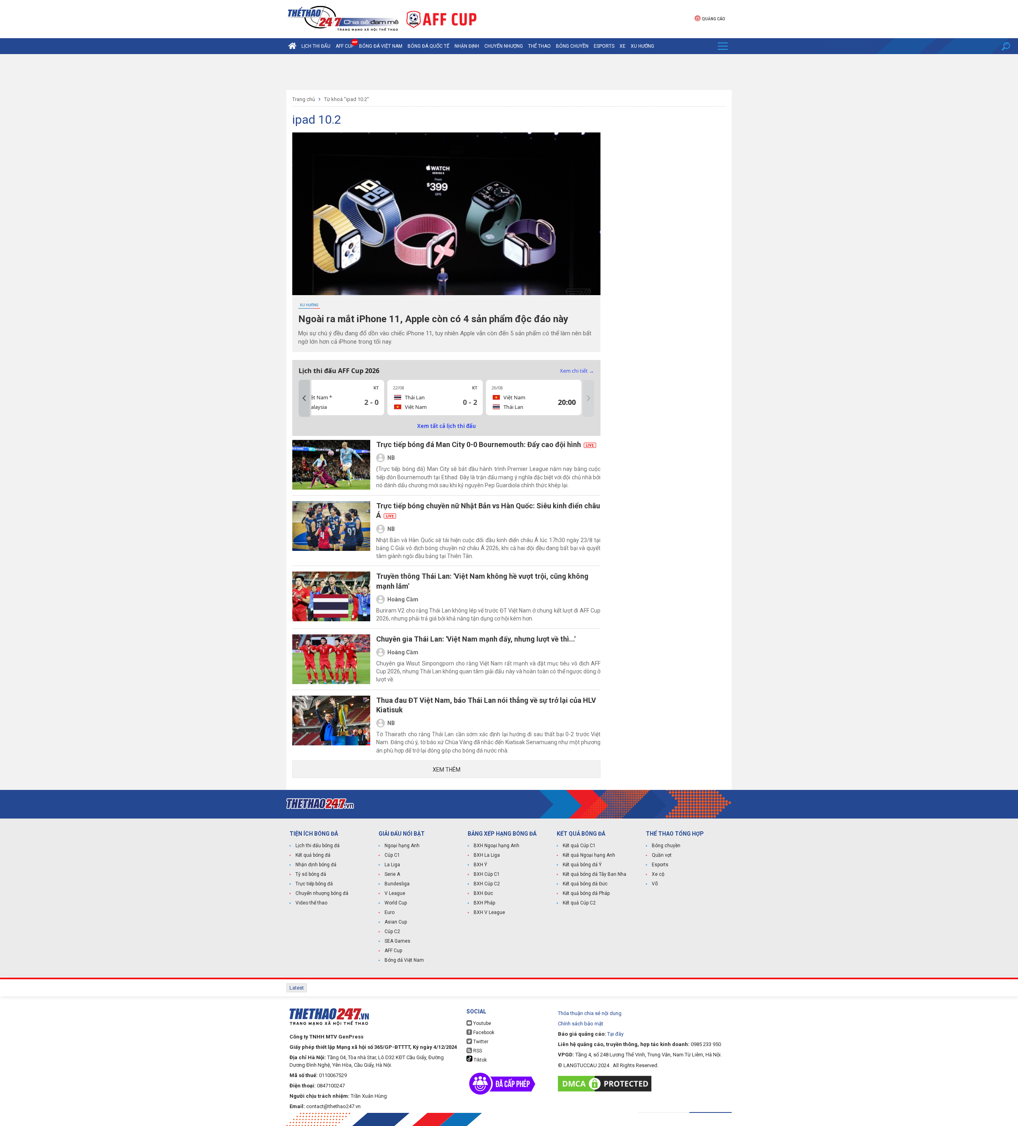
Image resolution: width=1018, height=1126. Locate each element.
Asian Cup (396, 922)
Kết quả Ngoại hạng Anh (589, 855)
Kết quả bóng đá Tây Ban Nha (594, 874)
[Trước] (304, 398)
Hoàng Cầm (402, 599)
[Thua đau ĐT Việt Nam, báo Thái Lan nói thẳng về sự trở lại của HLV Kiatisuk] (331, 725)
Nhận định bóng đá (315, 864)
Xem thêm (446, 769)
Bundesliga (397, 884)
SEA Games (397, 941)
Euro (389, 912)
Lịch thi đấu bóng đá (317, 845)
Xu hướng (642, 46)
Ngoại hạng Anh (402, 845)
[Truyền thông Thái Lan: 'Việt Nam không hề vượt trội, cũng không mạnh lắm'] (331, 597)
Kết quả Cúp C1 (579, 845)
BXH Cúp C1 (487, 874)
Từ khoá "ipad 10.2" (346, 99)
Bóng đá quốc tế (428, 46)
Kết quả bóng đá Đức (585, 884)
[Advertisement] (509, 72)
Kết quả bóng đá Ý (582, 864)
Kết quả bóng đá (312, 855)
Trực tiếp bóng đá (314, 884)
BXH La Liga (487, 855)
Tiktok (479, 1060)
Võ (655, 884)
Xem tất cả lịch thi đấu (446, 426)
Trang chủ (303, 99)
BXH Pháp (484, 903)
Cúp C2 (392, 931)
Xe (623, 46)
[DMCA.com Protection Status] (606, 1083)
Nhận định (467, 46)
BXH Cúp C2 (487, 884)
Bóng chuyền (572, 46)
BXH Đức (483, 893)
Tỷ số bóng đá (310, 874)
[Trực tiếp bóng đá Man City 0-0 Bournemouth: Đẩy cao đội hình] (331, 465)
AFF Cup (393, 950)
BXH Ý (480, 864)
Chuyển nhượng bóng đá (321, 893)
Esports (604, 46)
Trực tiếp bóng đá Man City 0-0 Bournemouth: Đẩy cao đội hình (485, 444)
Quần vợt (662, 855)
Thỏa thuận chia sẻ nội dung (590, 1013)
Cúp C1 (392, 855)
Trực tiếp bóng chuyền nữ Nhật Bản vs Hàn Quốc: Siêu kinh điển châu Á (488, 510)
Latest (296, 988)
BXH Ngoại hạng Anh (496, 845)
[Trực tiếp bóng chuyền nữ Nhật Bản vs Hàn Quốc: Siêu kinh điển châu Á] (331, 530)
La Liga (392, 864)
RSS (477, 1051)
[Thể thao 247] (342, 18)
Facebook (483, 1032)
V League (395, 893)
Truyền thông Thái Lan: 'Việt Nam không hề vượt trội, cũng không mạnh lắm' (482, 581)
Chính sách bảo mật (580, 1024)
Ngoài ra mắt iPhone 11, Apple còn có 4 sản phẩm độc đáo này (433, 319)
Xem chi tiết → (577, 370)
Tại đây (615, 1034)
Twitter (480, 1041)
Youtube (481, 1023)
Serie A (392, 874)
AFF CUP (345, 46)
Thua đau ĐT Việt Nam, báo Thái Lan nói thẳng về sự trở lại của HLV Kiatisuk (486, 705)
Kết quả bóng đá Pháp (586, 893)
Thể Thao (539, 46)
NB (391, 458)
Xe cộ (658, 874)
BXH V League (489, 912)
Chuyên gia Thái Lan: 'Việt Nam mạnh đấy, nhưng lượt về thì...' (475, 639)
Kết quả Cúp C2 (579, 903)
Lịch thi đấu (315, 46)
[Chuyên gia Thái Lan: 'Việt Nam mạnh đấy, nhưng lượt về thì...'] (331, 659)
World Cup (396, 903)
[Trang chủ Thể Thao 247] (292, 46)
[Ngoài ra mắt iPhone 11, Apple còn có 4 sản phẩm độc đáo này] (446, 213)
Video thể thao (311, 903)
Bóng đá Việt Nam (380, 46)
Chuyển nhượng (503, 46)
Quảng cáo (713, 19)
